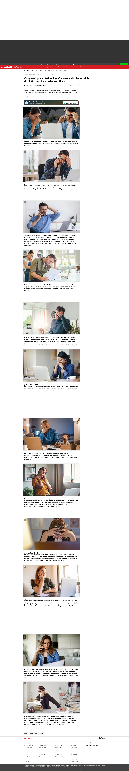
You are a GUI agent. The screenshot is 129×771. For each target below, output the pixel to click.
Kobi (49, 70)
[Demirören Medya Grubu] (102, 738)
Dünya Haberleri (42, 749)
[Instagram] (96, 746)
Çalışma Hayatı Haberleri (34, 74)
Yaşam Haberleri (42, 745)
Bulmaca (25, 754)
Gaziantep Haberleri (59, 752)
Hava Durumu (26, 752)
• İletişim (79, 769)
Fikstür (25, 759)
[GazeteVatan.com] (27, 738)
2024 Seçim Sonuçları (28, 747)
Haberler (26, 74)
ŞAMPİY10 (65, 67)
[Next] (87, 746)
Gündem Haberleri (43, 743)
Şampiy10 (26, 756)
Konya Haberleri (58, 754)
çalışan (25, 733)
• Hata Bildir (100, 769)
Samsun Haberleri (59, 756)
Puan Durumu (26, 761)
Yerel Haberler (58, 743)
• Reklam (95, 769)
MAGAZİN (78, 67)
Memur (53, 70)
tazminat (41, 733)
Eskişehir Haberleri (59, 749)
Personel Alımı (59, 70)
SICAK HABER (42, 67)
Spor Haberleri (42, 756)
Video (40, 759)
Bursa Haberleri (58, 747)
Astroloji (72, 743)
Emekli (45, 70)
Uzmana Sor (66, 70)
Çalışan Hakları (39, 70)
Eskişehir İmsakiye (74, 761)
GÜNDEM (59, 67)
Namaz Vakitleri (74, 749)
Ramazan (73, 752)
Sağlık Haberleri (42, 754)
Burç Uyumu (73, 745)
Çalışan (26, 90)
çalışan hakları (33, 733)
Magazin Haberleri (43, 752)
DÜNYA (84, 67)
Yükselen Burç (74, 747)
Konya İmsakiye (74, 759)
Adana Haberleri (58, 745)
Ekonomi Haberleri (43, 747)
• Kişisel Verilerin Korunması (88, 769)
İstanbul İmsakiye (74, 754)
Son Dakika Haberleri (28, 745)
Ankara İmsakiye (74, 756)
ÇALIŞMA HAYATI (51, 67)
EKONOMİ (72, 67)
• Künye (75, 769)
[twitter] (93, 746)
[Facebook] (90, 746)
